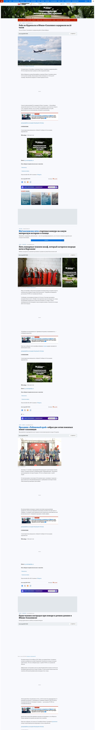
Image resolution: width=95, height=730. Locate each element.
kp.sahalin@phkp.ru (29, 160)
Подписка (74, 3)
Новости (20, 244)
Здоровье (47, 1)
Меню (1, 1)
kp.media (55, 178)
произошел (54, 721)
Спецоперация (16, 1)
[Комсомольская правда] (23, 4)
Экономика (33, 1)
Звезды (42, 1)
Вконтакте (24, 167)
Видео (10, 1)
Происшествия (75, 1)
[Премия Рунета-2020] (33, 4)
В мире (38, 1)
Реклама (68, 3)
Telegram (39, 174)
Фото (7, 1)
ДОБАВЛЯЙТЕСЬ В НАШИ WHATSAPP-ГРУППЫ (32, 123)
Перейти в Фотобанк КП (29, 66)
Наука (59, 1)
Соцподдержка (53, 1)
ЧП (23, 414)
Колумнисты (68, 1)
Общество (28, 1)
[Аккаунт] (93, 1)
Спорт (63, 1)
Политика (22, 1)
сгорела (45, 346)
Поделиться (73, 33)
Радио (63, 3)
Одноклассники (25, 171)
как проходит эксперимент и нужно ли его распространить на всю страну (43, 117)
